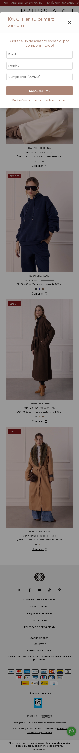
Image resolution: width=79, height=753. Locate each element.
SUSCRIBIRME (39, 90)
